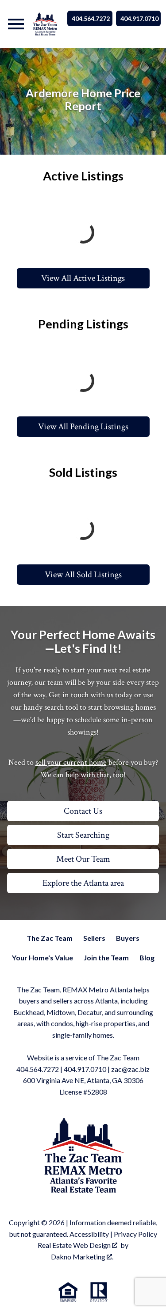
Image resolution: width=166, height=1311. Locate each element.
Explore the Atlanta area (83, 883)
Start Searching (83, 835)
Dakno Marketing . (82, 1256)
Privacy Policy (135, 1234)
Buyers (127, 938)
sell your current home (71, 762)
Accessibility (89, 1234)
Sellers (94, 938)
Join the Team (106, 957)
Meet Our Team (83, 859)
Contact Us (83, 811)
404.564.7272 (91, 18)
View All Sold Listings (83, 574)
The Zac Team (50, 938)
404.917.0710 (139, 18)
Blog (146, 957)
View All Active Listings (83, 278)
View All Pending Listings (83, 426)
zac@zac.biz (130, 1069)
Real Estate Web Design (75, 1245)
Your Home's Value (42, 957)
